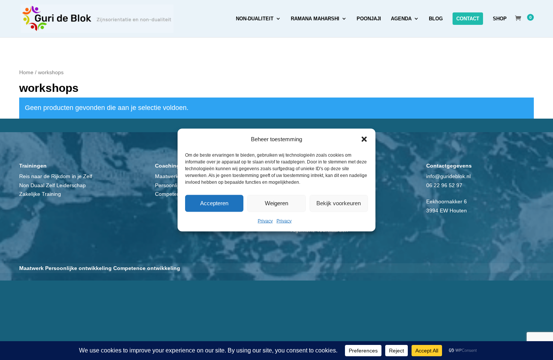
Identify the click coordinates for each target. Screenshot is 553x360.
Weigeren (276, 203)
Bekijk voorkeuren (338, 203)
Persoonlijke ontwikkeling (78, 268)
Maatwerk (166, 176)
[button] (364, 139)
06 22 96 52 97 (444, 185)
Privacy (265, 220)
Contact (467, 18)
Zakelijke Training (40, 194)
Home (26, 72)
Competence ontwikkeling (146, 268)
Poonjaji (369, 18)
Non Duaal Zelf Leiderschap (52, 185)
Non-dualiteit (254, 18)
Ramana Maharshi (315, 18)
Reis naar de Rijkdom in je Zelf (55, 176)
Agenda (401, 18)
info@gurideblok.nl (448, 176)
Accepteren (214, 203)
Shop (500, 18)
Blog (436, 18)
